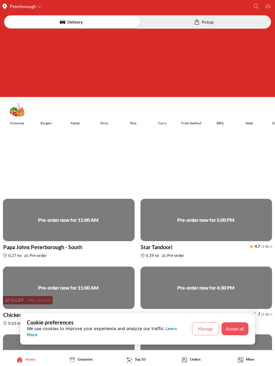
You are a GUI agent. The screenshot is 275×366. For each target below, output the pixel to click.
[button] (256, 6)
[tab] (27, 359)
